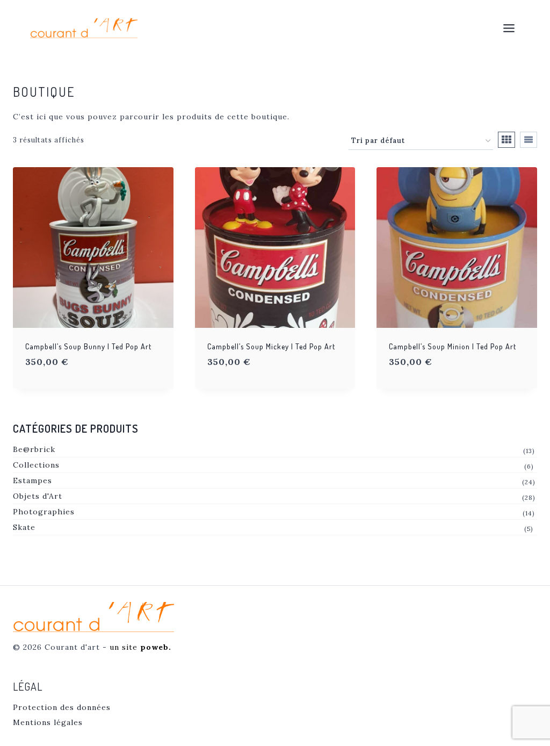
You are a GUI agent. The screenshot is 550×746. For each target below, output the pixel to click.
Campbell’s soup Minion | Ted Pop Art (452, 346)
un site (140, 647)
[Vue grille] (506, 140)
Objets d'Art (37, 496)
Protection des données (62, 707)
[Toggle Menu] (509, 28)
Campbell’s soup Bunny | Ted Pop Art (88, 346)
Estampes (32, 480)
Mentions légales (48, 722)
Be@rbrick (34, 449)
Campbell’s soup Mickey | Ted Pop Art (271, 346)
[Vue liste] (528, 140)
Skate (24, 527)
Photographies (44, 512)
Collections (36, 465)
